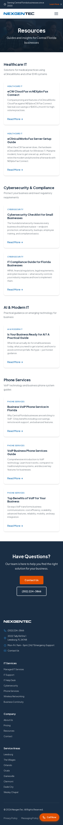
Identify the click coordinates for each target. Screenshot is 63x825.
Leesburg (8, 754)
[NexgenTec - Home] (19, 13)
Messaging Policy (30, 818)
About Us (8, 720)
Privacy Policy (11, 818)
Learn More (54, 4)
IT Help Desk (10, 680)
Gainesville (9, 776)
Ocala (7, 770)
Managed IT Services (14, 669)
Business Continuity (14, 701)
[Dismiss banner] (61, 4)
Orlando (8, 765)
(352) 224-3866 (31, 591)
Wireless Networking (14, 696)
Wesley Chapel (11, 792)
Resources (9, 730)
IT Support (9, 674)
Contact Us (32, 580)
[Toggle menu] (56, 13)
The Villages (9, 759)
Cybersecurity (11, 685)
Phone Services (11, 691)
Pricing (7, 725)
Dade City (9, 786)
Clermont (8, 781)
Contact (8, 736)
